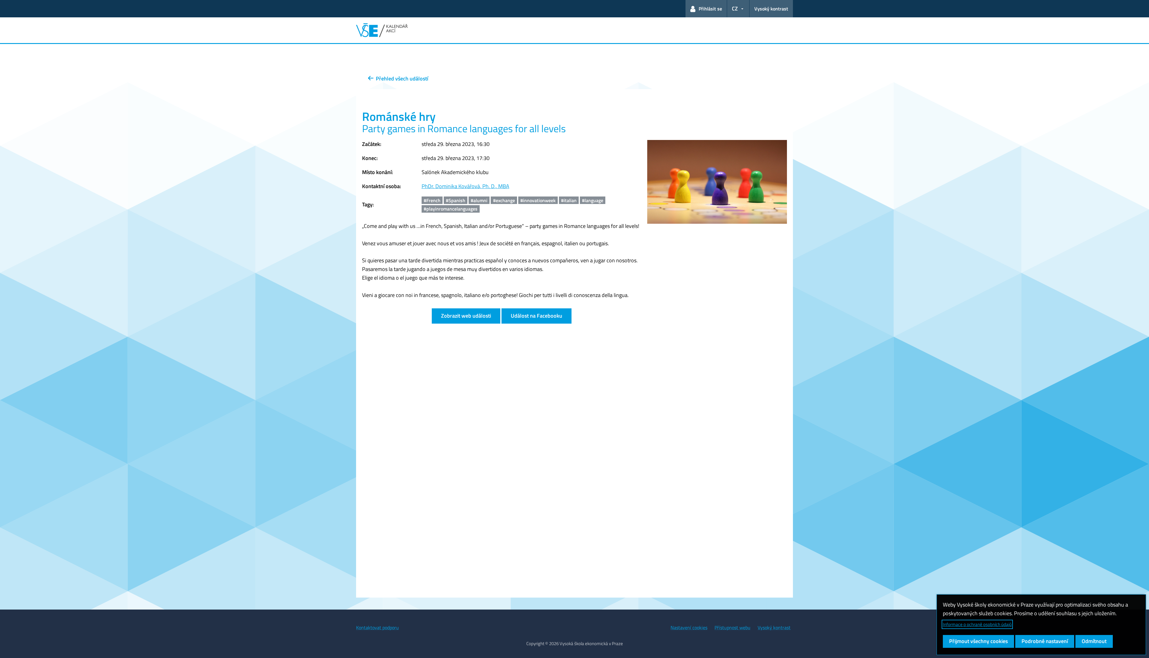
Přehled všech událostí (400, 78)
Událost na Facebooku (536, 316)
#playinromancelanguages (451, 208)
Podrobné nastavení (1045, 641)
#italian (569, 200)
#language (592, 200)
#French (432, 200)
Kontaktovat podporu (377, 627)
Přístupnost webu (732, 627)
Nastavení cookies (689, 627)
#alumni (479, 200)
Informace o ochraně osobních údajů (977, 624)
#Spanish (455, 200)
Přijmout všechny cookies (978, 641)
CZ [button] (735, 8)
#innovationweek (538, 200)
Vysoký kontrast (771, 8)
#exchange (504, 200)
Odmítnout (1094, 641)
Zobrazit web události (466, 316)
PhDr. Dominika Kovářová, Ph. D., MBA (465, 186)
